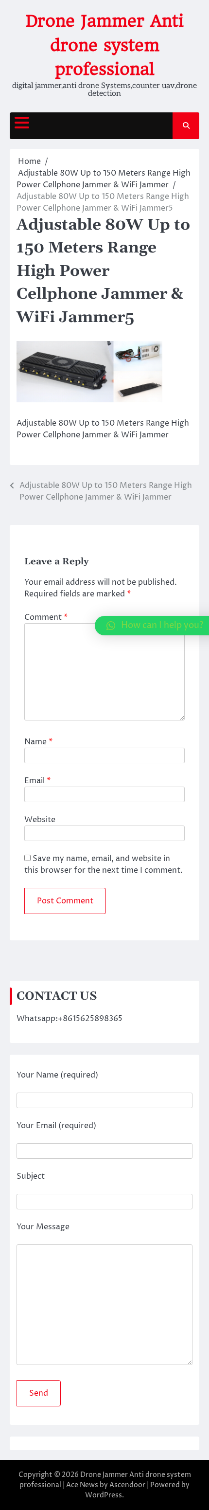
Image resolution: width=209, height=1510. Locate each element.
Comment (46, 617)
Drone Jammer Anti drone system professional (105, 45)
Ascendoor (127, 1485)
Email (37, 780)
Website (39, 819)
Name (38, 742)
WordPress (103, 1495)
